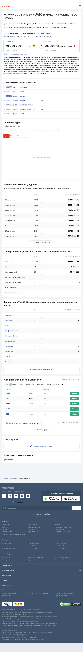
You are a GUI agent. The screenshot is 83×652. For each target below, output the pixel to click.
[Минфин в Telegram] (10, 496)
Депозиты (31, 529)
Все (8, 384)
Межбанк (4, 529)
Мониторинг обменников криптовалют (13, 534)
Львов (21, 384)
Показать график (43, 430)
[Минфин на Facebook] (4, 496)
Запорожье (30, 384)
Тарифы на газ (59, 529)
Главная (5, 478)
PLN (8, 403)
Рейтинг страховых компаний (64, 593)
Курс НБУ (4, 527)
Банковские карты (34, 527)
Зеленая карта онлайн (9, 593)
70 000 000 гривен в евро (13, 92)
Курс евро (58, 524)
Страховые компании (61, 596)
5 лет (26, 136)
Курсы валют (8, 460)
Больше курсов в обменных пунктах (22, 423)
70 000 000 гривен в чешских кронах (18, 105)
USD (8, 393)
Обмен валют (6, 557)
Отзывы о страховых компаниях (38, 593)
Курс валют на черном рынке (64, 557)
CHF (8, 414)
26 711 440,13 (73, 236)
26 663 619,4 (74, 221)
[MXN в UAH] (41, 45)
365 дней (20, 136)
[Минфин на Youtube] (28, 496)
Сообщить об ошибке (41, 514)
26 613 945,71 (73, 231)
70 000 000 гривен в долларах (15, 87)
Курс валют (5, 524)
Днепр (48, 384)
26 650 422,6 (74, 226)
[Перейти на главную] (6, 6)
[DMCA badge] (70, 604)
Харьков (40, 384)
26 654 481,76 (73, 200)
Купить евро (32, 560)
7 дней (6, 136)
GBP (8, 409)
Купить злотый (59, 560)
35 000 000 (74, 267)
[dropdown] (63, 384)
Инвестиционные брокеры (63, 527)
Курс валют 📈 (14, 478)
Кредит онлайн (33, 532)
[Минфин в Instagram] (22, 496)
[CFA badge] (29, 604)
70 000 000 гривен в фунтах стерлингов (19, 109)
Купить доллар (6, 560)
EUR (8, 398)
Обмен (74, 393)
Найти (76, 508)
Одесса (56, 384)
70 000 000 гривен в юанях (14, 100)
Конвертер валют (7, 532)
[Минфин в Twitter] (16, 496)
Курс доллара (32, 524)
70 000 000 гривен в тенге (13, 114)
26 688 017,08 (73, 215)
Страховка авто (6, 596)
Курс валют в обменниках (36, 557)
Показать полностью (42, 243)
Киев (14, 384)
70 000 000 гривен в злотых (14, 96)
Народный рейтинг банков (63, 532)
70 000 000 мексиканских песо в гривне (15, 54)
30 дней (12, 136)
